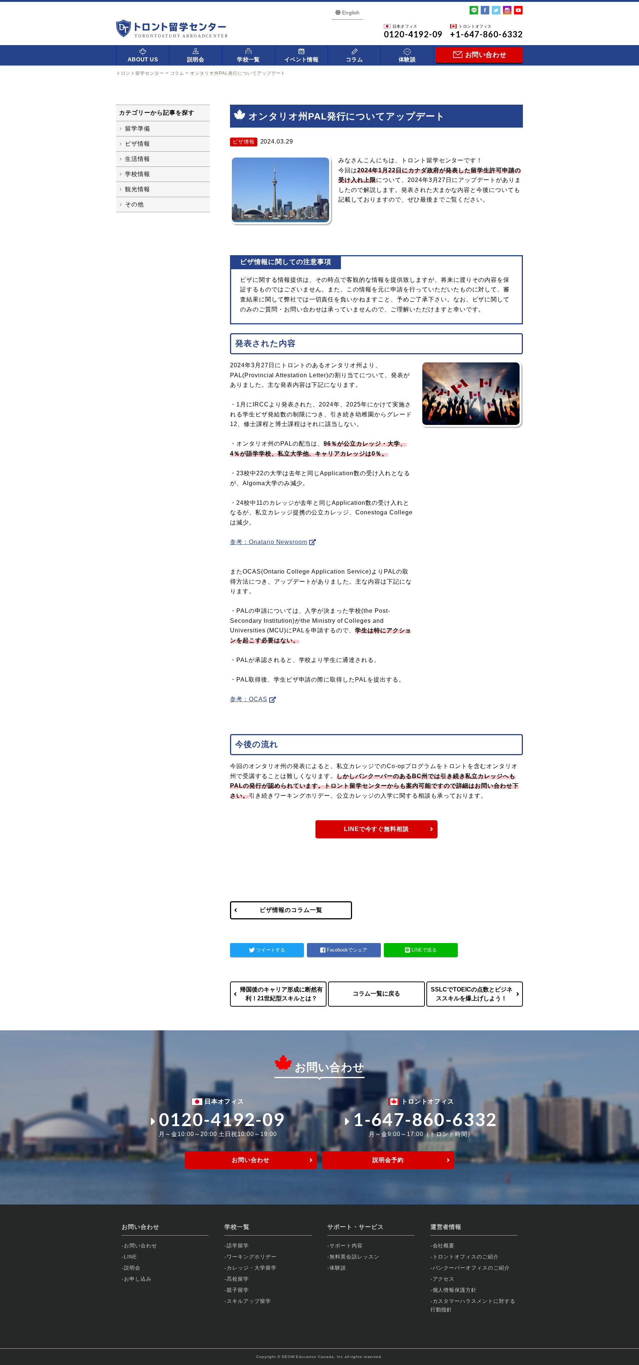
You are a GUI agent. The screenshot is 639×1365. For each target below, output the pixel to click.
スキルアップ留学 (249, 1301)
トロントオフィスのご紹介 (466, 1257)
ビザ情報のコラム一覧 (291, 910)
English (350, 13)
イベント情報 (301, 59)
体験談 (407, 59)
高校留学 (238, 1279)
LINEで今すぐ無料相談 (376, 829)
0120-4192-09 (222, 1119)
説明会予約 (388, 1160)
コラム (354, 59)
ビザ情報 (137, 144)
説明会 (195, 59)
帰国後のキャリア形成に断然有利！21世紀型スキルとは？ (281, 993)
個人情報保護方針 (455, 1290)
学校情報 (137, 174)
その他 (134, 204)
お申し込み (138, 1279)
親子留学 (238, 1290)
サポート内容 (346, 1246)
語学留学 (238, 1246)
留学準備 (137, 128)
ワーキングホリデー (252, 1257)
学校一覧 (248, 59)
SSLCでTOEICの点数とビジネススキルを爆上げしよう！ (472, 993)
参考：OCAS (248, 699)
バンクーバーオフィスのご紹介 (471, 1268)
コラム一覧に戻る (376, 993)
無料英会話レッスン (354, 1257)
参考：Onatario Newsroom (268, 542)
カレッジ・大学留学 (252, 1268)
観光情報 (137, 189)
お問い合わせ (251, 1160)
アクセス (444, 1279)
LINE (130, 1257)
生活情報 (137, 159)
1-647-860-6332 (425, 1119)
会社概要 (444, 1246)
